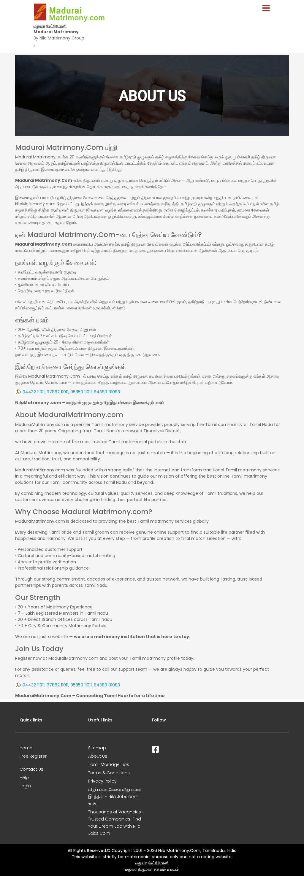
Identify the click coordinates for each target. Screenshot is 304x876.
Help (24, 777)
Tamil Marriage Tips (108, 764)
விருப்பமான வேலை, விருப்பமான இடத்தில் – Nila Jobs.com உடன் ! (115, 796)
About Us (97, 756)
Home (26, 748)
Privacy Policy (102, 781)
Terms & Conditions (109, 773)
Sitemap (97, 748)
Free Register (33, 756)
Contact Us (31, 769)
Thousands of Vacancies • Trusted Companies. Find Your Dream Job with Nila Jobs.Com (116, 822)
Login (25, 786)
